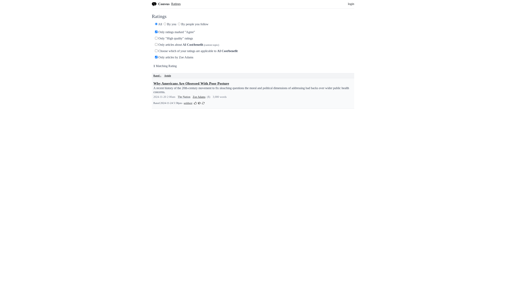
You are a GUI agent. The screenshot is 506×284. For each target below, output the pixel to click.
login (351, 4)
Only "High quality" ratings (175, 38)
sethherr (188, 103)
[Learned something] (199, 103)
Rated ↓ (157, 75)
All (160, 24)
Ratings (176, 4)
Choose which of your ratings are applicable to (198, 51)
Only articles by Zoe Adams (175, 57)
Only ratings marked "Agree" (176, 32)
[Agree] (195, 103)
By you (171, 24)
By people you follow (194, 24)
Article (167, 75)
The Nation (184, 96)
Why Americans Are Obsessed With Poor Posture (191, 83)
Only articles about (188, 44)
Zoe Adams (199, 96)
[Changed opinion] (203, 103)
